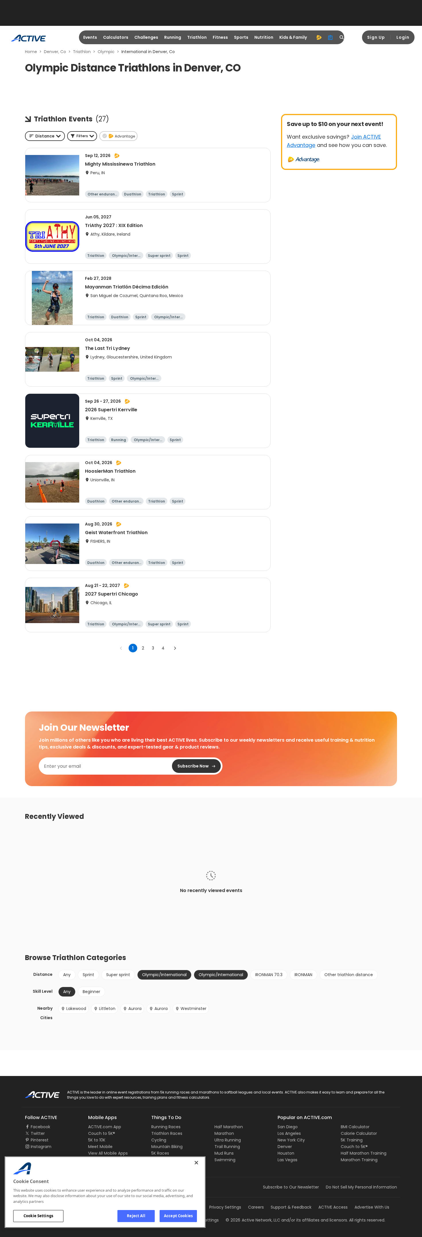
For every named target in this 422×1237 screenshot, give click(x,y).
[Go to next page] (175, 648)
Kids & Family (293, 37)
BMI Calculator (355, 1127)
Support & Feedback (291, 1207)
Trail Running (227, 1146)
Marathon (224, 1133)
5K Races (160, 1153)
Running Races (166, 1127)
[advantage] (319, 37)
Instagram (41, 1146)
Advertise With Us (372, 1207)
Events (90, 37)
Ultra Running (227, 1140)
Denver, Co (55, 52)
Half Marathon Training (363, 1153)
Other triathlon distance (348, 975)
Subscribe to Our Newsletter (291, 1187)
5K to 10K (96, 1140)
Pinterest (40, 1140)
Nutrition (263, 37)
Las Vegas (287, 1160)
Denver (285, 1146)
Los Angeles (289, 1133)
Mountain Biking (167, 1146)
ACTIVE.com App (104, 1127)
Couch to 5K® (101, 1133)
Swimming (224, 1160)
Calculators (115, 37)
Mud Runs (224, 1153)
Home (31, 52)
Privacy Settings (225, 1207)
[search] (342, 37)
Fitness (220, 37)
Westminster (193, 1008)
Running (172, 37)
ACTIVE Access (333, 1207)
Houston (286, 1153)
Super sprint (118, 975)
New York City (291, 1140)
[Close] (196, 1162)
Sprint (88, 975)
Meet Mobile (100, 1146)
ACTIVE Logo (37, 1093)
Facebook (40, 1127)
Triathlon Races (166, 1133)
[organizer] (330, 37)
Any (67, 975)
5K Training (352, 1140)
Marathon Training (359, 1160)
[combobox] (45, 136)
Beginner (91, 991)
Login (402, 37)
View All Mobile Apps (108, 1153)
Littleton (107, 1008)
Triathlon (197, 37)
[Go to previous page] (121, 648)
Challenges (146, 37)
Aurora (135, 1008)
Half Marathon (228, 1127)
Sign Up (376, 37)
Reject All (136, 1215)
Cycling (158, 1140)
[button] (82, 136)
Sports (241, 37)
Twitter (38, 1133)
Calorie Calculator (359, 1133)
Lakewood (76, 1008)
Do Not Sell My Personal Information (361, 1187)
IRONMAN (303, 975)
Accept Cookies (178, 1215)
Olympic (106, 52)
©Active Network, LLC (253, 1220)
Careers (256, 1207)
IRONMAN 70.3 (268, 975)
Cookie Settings (38, 1215)
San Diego (288, 1127)
